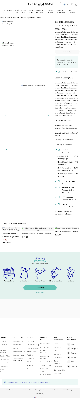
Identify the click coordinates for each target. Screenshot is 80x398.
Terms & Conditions (11, 390)
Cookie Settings (67, 390)
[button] (76, 4)
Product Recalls (32, 369)
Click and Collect (46, 362)
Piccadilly (3, 341)
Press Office (58, 373)
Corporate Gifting (33, 345)
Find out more (46, 382)
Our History (58, 357)
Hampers (9, 10)
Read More (59, 47)
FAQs (55, 351)
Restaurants (17, 345)
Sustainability (58, 367)
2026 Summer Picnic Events (18, 360)
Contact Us (57, 347)
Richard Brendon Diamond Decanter (36, 233)
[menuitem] (4, 11)
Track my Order (45, 365)
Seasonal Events (18, 355)
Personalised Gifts (19, 352)
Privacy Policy (39, 390)
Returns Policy (44, 344)
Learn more (40, 292)
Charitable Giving (59, 370)
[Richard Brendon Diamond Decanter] (38, 229)
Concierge (30, 358)
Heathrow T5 (4, 359)
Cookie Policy (53, 390)
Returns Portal (45, 347)
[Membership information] (64, 4)
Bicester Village (5, 356)
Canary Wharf (4, 366)
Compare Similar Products (14, 223)
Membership (31, 341)
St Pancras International (4, 346)
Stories (56, 344)
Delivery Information (44, 352)
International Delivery (44, 357)
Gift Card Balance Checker (46, 370)
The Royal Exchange (3, 351)
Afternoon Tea (18, 341)
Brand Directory (45, 374)
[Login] (68, 4)
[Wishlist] (72, 4)
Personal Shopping (33, 348)
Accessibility (40, 394)
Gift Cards (30, 362)
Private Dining (31, 352)
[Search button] (55, 4)
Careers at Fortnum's (57, 362)
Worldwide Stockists (3, 371)
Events (15, 348)
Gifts (14, 10)
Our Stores (57, 354)
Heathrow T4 (4, 363)
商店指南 (30, 365)
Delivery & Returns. (65, 214)
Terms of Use (26, 390)
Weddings (30, 355)
